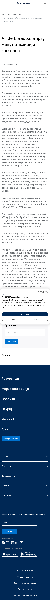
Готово (9, 531)
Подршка (6, 466)
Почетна (6, 15)
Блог (5, 429)
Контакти (6, 495)
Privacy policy (42, 291)
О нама (5, 485)
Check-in (8, 399)
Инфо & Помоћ (12, 419)
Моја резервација (15, 388)
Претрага (11, 341)
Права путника (25, 589)
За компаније (8, 476)
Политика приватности (25, 583)
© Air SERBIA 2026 (25, 571)
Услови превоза (25, 577)
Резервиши (10, 378)
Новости (17, 15)
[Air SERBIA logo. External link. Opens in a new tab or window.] (3, 294)
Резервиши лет (11, 438)
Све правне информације (25, 595)
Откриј (7, 409)
